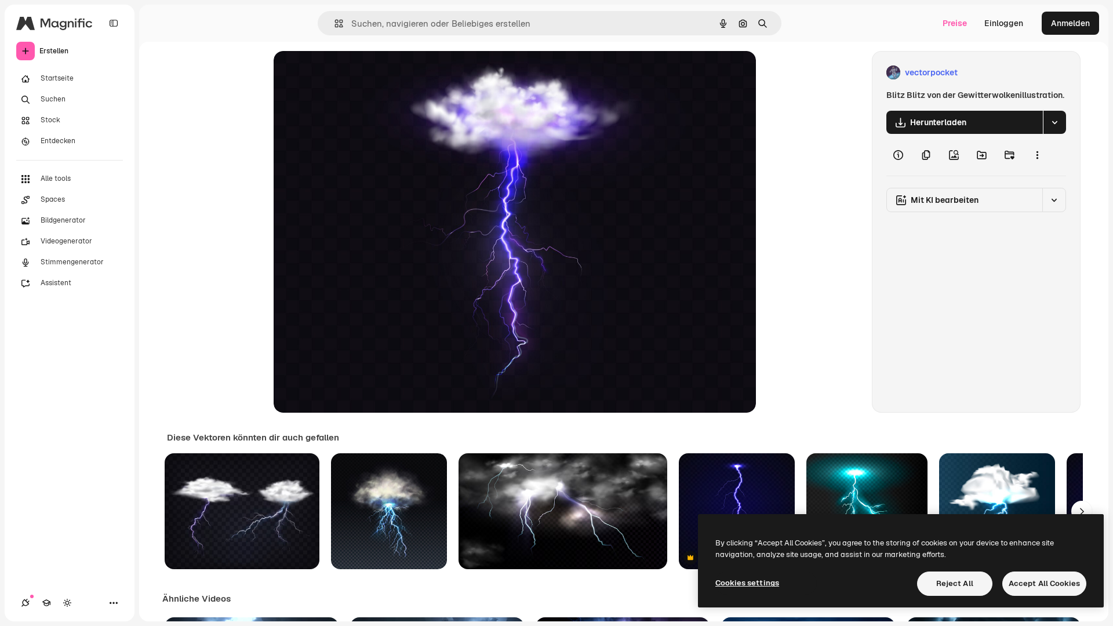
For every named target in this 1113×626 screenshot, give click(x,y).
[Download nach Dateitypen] (1054, 122)
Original (348, 72)
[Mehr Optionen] (1037, 154)
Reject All (954, 583)
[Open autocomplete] (334, 23)
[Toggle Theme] (67, 603)
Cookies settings (747, 583)
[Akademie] (46, 603)
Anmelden (1070, 23)
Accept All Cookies (1044, 583)
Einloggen (1003, 23)
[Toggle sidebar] (113, 23)
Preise (955, 23)
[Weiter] (1081, 511)
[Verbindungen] (25, 603)
